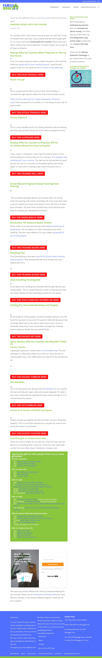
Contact (41, 644)
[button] (25, 578)
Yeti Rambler (17, 382)
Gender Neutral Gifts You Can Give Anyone (35, 518)
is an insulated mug (49, 350)
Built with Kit (53, 576)
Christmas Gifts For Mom (27, 499)
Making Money (54, 7)
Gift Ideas (76, 7)
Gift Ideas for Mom (32, 501)
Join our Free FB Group (46, 648)
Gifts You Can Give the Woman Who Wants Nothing (36, 508)
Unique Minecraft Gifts (26, 463)
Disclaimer (58, 653)
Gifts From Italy (23, 531)
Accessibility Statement (45, 633)
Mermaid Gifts (23, 474)
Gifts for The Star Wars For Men (30, 482)
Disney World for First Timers (88, 7)
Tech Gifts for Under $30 (28, 489)
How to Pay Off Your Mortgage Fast (77, 625)
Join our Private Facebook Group (89, 1)
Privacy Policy (31, 653)
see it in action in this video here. (50, 67)
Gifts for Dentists (24, 535)
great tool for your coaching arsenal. (35, 64)
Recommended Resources (72, 653)
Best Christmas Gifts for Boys (29, 461)
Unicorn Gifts (22, 476)
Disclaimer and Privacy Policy (46, 594)
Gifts (18, 28)
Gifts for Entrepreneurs (26, 537)
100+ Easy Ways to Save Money (76, 620)
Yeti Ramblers (48, 389)
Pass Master (16, 55)
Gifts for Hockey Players (26, 465)
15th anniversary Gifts (26, 522)
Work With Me (14, 653)
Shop (98, 1)
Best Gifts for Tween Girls (27, 472)
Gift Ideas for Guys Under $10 (30, 491)
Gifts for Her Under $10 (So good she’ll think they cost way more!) (39, 504)
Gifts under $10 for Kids (30, 520)
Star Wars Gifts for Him (34, 493)
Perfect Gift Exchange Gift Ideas (30, 516)
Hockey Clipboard (18, 117)
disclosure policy (45, 18)
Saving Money (66, 7)
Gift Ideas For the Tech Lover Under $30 (31, 484)
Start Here (42, 636)
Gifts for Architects (24, 533)
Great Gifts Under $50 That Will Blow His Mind (32, 487)
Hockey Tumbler (18, 347)
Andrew (14, 28)
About (40, 640)
